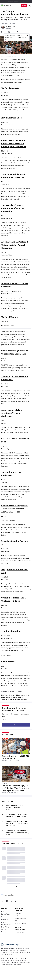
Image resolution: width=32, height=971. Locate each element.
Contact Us (4, 917)
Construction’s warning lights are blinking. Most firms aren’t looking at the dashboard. (15, 788)
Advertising (18, 913)
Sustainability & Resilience (18, 699)
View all (4, 887)
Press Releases (5, 927)
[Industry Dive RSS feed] (15, 901)
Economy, (9, 697)
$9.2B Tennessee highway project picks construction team (16, 807)
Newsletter (4, 919)
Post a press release (13, 887)
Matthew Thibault (10, 26)
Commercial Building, (16, 695)
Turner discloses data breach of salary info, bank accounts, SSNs (17, 833)
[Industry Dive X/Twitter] (11, 901)
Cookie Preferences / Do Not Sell (11, 964)
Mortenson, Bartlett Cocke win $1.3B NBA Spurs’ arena (16, 815)
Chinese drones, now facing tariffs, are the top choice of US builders (17, 823)
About (3, 911)
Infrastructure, (18, 697)
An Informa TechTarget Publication (16, 1)
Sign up (24, 5)
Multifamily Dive (19, 933)
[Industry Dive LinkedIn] (2, 901)
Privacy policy (5, 962)
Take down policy (24, 962)
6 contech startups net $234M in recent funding (16, 757)
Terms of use (14, 962)
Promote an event (20, 923)
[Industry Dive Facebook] (7, 901)
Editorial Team (5, 914)
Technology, (5, 699)
